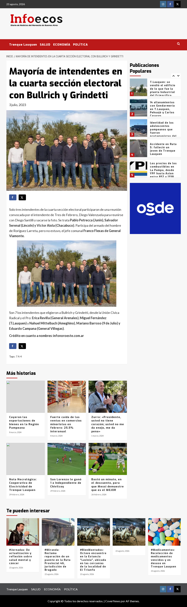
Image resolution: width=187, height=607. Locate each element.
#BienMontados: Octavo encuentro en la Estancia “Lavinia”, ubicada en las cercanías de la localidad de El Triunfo (93, 560)
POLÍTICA (80, 45)
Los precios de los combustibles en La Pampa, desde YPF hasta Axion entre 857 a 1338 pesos (163, 172)
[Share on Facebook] (12, 197)
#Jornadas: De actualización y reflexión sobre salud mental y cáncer (20, 556)
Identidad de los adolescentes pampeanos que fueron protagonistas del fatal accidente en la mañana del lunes (163, 134)
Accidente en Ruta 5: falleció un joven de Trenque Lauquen (163, 149)
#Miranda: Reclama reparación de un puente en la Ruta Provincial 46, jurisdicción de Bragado (57, 560)
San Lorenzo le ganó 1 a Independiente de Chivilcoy (65, 483)
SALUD (45, 45)
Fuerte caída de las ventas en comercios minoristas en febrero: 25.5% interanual (66, 424)
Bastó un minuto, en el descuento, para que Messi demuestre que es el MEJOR (107, 485)
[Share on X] (22, 197)
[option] (155, 89)
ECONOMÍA (61, 45)
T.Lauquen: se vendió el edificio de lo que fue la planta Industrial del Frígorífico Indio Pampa (162, 90)
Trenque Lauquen (23, 45)
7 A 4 (19, 356)
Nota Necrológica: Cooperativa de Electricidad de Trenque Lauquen (23, 485)
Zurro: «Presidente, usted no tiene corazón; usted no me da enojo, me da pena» (107, 424)
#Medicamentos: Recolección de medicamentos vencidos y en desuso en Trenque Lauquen (163, 558)
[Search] (178, 44)
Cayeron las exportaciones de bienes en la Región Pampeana (24, 422)
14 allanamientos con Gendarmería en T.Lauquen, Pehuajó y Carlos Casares (162, 109)
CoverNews (112, 601)
